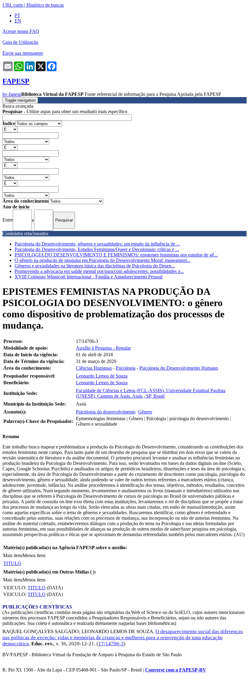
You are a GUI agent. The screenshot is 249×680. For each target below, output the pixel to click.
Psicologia (125, 368)
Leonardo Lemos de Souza (102, 375)
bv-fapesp (11, 94)
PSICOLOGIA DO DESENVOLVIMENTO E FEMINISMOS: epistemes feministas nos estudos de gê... (116, 254)
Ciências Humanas (94, 368)
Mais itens (12, 555)
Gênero (145, 411)
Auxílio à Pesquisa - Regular (103, 347)
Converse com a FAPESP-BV (175, 669)
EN (18, 20)
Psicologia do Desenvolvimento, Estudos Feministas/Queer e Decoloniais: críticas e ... (97, 249)
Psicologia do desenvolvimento (105, 411)
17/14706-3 (111, 644)
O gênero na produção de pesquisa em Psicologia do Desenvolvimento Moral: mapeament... (102, 260)
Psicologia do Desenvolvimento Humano (178, 368)
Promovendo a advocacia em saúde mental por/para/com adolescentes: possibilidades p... (99, 271)
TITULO (12, 563)
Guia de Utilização (20, 42)
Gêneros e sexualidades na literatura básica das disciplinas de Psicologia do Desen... (95, 265)
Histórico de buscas (45, 5)
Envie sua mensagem (22, 53)
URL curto (12, 5)
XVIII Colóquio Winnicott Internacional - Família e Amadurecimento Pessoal (88, 276)
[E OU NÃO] (10, 129)
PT (17, 15)
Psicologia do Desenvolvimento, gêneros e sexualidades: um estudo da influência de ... (97, 243)
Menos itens (34, 555)
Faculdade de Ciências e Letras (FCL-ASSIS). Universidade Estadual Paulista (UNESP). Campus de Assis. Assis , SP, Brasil (150, 393)
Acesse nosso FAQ (20, 31)
